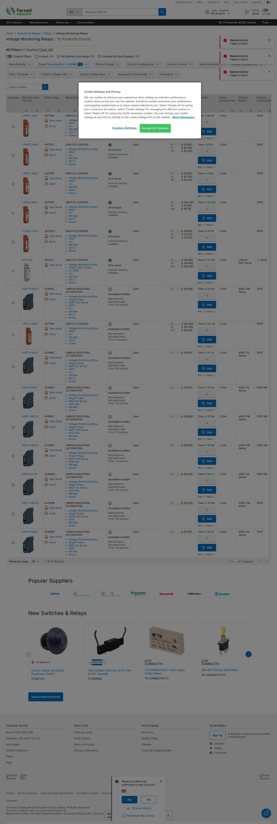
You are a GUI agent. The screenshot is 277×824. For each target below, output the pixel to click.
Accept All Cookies (155, 128)
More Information (183, 117)
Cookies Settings (124, 127)
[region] (140, 110)
